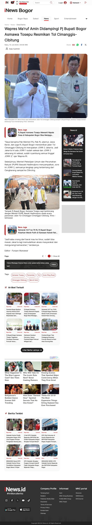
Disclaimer (44, 502)
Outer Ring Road (49, 275)
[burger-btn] (85, 3)
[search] (51, 2)
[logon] (7, 2)
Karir (60, 493)
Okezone (78, 493)
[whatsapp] (77, 45)
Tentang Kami (45, 493)
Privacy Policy (45, 507)
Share (69, 45)
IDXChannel (79, 499)
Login (61, 3)
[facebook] (81, 45)
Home (9, 18)
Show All (56, 256)
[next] (51, 256)
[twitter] (85, 45)
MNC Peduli (63, 502)
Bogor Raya (23, 18)
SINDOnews (79, 496)
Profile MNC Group (65, 499)
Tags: (7, 274)
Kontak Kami (44, 510)
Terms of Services (46, 504)
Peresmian (31, 275)
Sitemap (43, 513)
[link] (73, 45)
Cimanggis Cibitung (19, 280)
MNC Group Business (66, 496)
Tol (39, 275)
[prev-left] (42, 256)
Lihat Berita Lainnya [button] (31, 350)
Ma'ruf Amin (33, 280)
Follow (54, 264)
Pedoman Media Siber (47, 499)
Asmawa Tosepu (18, 275)
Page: (7, 256)
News (46, 18)
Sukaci (36, 18)
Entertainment (70, 18)
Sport (56, 18)
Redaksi (43, 496)
